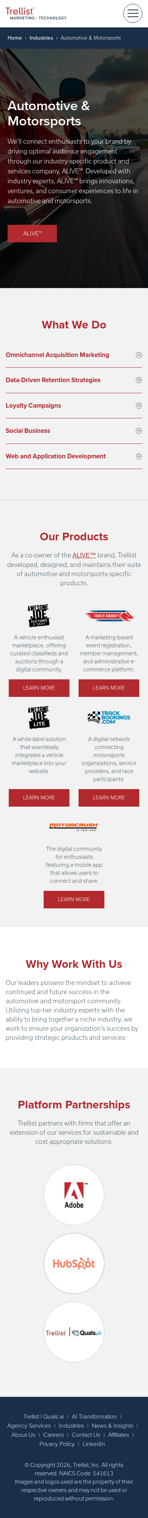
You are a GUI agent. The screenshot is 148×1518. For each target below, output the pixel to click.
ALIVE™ (32, 233)
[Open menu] (132, 13)
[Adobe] (74, 1195)
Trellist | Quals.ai (43, 1416)
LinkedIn (94, 1444)
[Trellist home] (36, 13)
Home (15, 38)
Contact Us (86, 1435)
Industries (41, 38)
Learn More (39, 688)
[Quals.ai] (74, 1332)
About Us (23, 1435)
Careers (53, 1435)
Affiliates (118, 1435)
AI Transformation (94, 1416)
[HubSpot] (74, 1263)
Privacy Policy (57, 1444)
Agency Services (29, 1426)
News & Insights (112, 1426)
